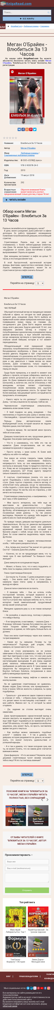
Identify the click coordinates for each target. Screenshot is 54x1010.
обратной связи (10, 1006)
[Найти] (48, 12)
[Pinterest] (31, 129)
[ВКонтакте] (19, 129)
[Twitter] (34, 129)
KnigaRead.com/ (16, 3)
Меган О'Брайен (28, 148)
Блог (2, 27)
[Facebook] (23, 129)
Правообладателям (28, 976)
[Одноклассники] (27, 129)
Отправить (27, 890)
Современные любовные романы (19, 155)
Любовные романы (29, 153)
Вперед (27, 277)
